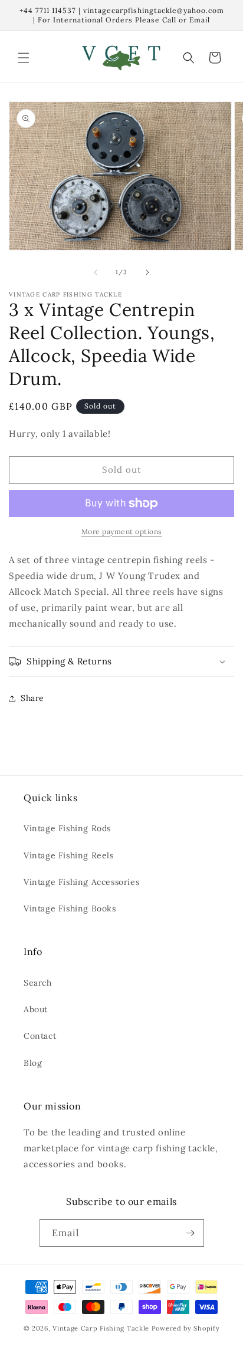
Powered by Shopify (186, 1328)
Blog (33, 1063)
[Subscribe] (190, 1233)
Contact (40, 1035)
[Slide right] (147, 272)
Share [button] (32, 698)
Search (38, 982)
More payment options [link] (121, 531)
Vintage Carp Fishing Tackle (100, 1328)
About (36, 1009)
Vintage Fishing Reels (69, 855)
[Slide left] (96, 272)
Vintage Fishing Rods (67, 828)
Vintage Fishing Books (70, 908)
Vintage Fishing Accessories (81, 882)
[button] (24, 58)
